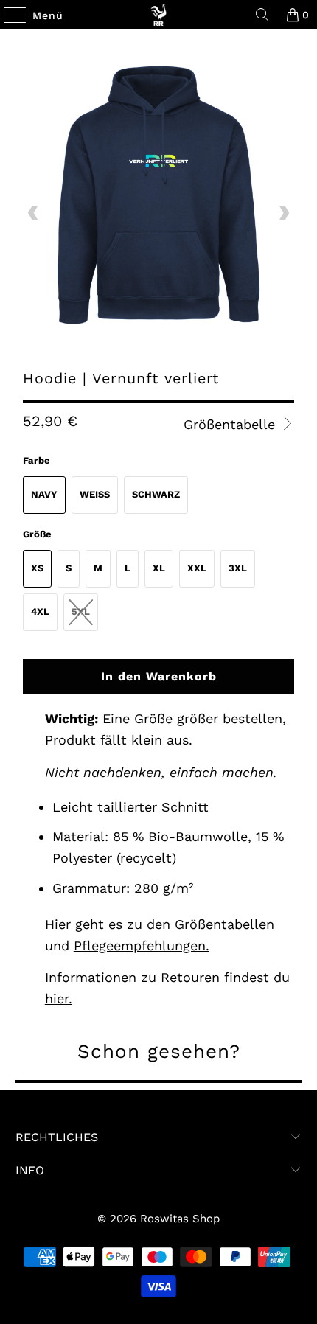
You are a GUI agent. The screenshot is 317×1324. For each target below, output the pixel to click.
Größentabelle (231, 424)
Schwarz (156, 494)
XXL (196, 568)
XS (37, 568)
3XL (238, 568)
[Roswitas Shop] (159, 14)
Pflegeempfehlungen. (141, 945)
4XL (40, 611)
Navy (44, 494)
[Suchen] (262, 14)
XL (159, 568)
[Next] (283, 213)
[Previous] (34, 213)
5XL (81, 611)
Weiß (95, 494)
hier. (58, 998)
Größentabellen (224, 924)
